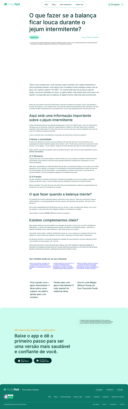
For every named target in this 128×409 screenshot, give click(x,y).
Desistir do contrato (118, 397)
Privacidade (113, 404)
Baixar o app (78, 397)
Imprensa (105, 397)
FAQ (49, 397)
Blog (55, 397)
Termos (104, 404)
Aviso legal (96, 404)
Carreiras (96, 397)
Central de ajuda (65, 397)
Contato (88, 397)
